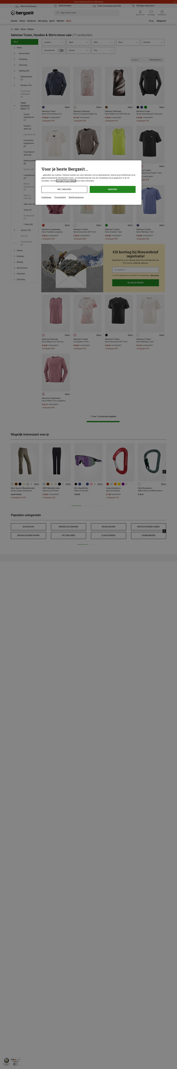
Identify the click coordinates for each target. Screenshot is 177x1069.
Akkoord (112, 189)
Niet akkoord (64, 189)
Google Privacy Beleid (66, 181)
